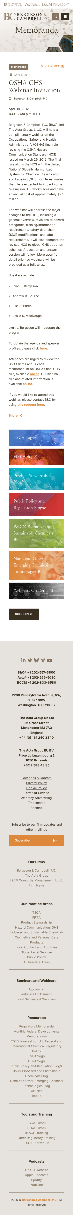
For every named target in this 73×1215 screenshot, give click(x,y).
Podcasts (37, 1161)
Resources (36, 1018)
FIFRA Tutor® (36, 1128)
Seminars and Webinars (36, 981)
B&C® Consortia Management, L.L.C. (36, 880)
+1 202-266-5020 (41, 677)
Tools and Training (36, 1114)
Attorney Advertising (36, 798)
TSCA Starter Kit (36, 1143)
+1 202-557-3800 (41, 672)
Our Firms (36, 862)
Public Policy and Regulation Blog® (36, 1066)
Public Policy (36, 957)
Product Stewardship (36, 922)
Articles (36, 1091)
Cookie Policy (36, 788)
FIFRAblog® (36, 1061)
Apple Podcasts (36, 1175)
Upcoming (36, 989)
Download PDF (50, 66)
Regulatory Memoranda (36, 1026)
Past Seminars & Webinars (37, 999)
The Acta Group (36, 875)
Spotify (36, 1180)
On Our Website (36, 1170)
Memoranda (18, 66)
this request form (31, 404)
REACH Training (36, 1133)
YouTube (36, 1185)
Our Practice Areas (36, 904)
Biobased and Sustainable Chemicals (37, 932)
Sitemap (37, 808)
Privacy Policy (36, 783)
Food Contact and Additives (36, 947)
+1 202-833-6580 (42, 682)
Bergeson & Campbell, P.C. (36, 870)
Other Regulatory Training (36, 1138)
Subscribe (24, 614)
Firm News (36, 885)
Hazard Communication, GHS (36, 927)
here (43, 348)
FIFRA (36, 917)
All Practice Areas (37, 962)
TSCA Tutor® (36, 1123)
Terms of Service (36, 793)
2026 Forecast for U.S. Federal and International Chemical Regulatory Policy (36, 1046)
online (34, 374)
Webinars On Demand (36, 994)
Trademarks (36, 803)
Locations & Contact (36, 778)
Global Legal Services (37, 952)
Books (36, 1096)
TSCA (36, 912)
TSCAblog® (36, 1056)
